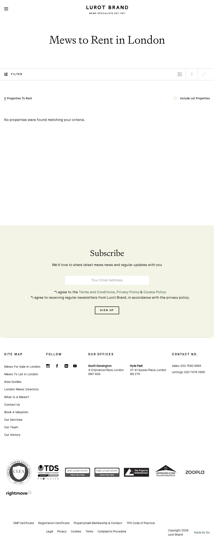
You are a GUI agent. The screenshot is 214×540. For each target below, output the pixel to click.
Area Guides (13, 381)
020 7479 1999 (194, 372)
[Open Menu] (6, 8)
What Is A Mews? (16, 397)
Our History (12, 434)
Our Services (13, 419)
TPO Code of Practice (140, 523)
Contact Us (12, 404)
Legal (49, 531)
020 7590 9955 (190, 366)
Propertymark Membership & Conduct (98, 523)
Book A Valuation (16, 412)
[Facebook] (57, 366)
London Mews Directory (21, 389)
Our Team (11, 427)
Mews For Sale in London (22, 366)
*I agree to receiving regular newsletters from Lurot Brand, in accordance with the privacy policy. (110, 298)
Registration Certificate (54, 523)
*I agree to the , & (110, 292)
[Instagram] (48, 366)
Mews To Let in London (21, 374)
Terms (89, 531)
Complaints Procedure (112, 531)
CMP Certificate (23, 523)
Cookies (76, 531)
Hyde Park (136, 366)
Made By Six (202, 532)
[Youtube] (75, 366)
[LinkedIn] (66, 366)
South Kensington (100, 366)
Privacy (62, 531)
